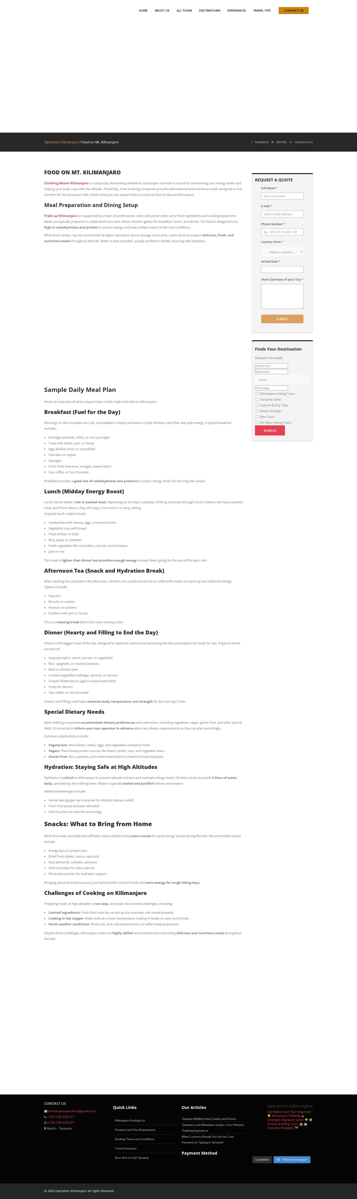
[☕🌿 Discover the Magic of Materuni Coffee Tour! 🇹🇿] (306, 1139)
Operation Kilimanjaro (61, 142)
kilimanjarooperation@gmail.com (72, 1111)
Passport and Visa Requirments (135, 1129)
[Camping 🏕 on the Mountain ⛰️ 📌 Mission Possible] (306, 1149)
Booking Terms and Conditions (135, 1139)
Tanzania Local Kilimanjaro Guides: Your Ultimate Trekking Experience (213, 1127)
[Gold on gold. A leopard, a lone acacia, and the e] (290, 1139)
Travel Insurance (126, 1148)
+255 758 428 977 (61, 1117)
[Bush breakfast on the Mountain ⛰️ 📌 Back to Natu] (290, 1149)
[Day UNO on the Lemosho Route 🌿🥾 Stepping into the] (257, 1149)
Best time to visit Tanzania (132, 1157)
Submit (282, 319)
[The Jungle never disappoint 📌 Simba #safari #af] (274, 1149)
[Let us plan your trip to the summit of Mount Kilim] (257, 1139)
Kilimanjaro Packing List (130, 1120)
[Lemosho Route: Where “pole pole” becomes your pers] (274, 1139)
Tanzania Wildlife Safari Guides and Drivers (209, 1118)
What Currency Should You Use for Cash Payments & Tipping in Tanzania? (208, 1139)
